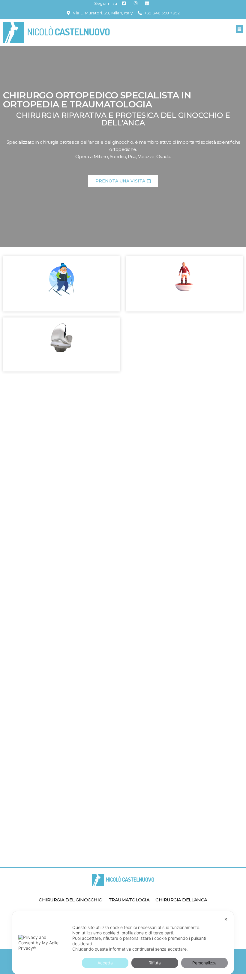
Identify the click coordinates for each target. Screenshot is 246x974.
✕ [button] (226, 919)
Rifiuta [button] (154, 962)
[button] (239, 29)
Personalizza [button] (204, 962)
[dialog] (123, 942)
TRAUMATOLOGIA (129, 900)
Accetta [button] (105, 962)
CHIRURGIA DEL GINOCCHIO (71, 900)
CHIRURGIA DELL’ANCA (181, 900)
